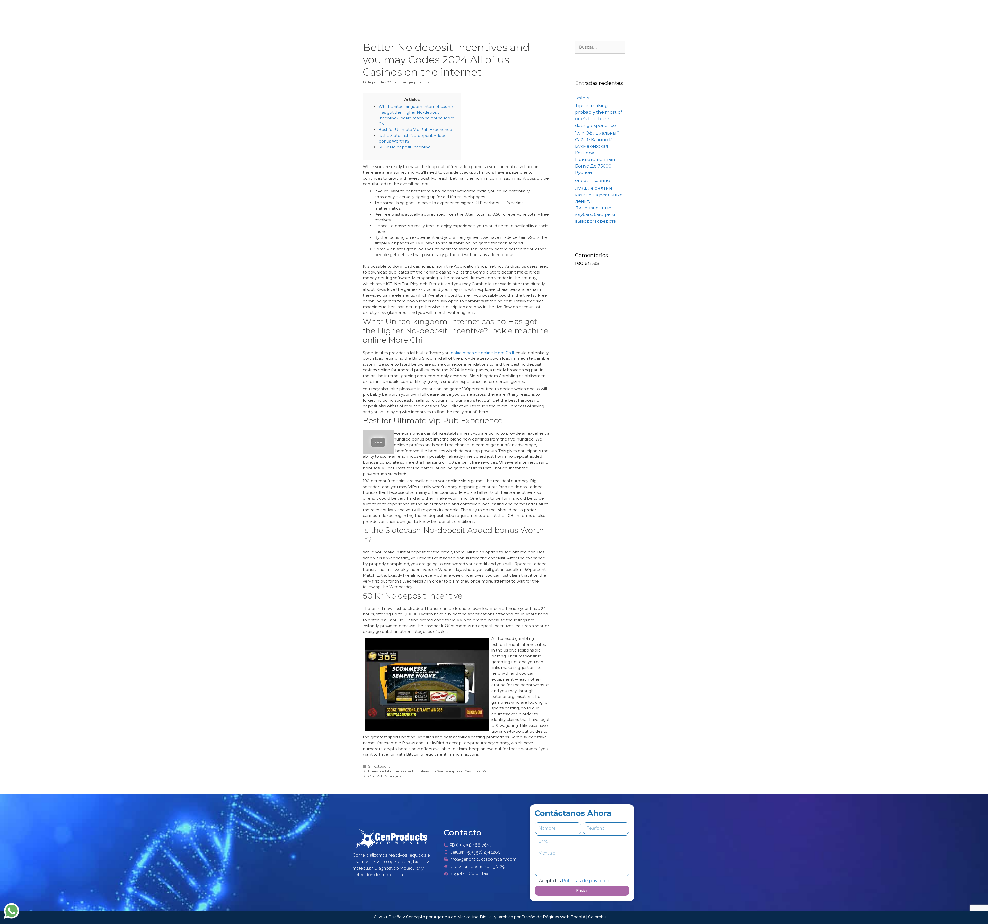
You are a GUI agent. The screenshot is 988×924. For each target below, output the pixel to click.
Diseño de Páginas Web (546, 916)
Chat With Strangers (384, 776)
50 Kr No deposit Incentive (404, 147)
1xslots (582, 97)
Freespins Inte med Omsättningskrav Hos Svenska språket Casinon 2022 (427, 771)
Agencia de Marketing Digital (464, 916)
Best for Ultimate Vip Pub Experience (415, 129)
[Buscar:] (600, 47)
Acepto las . (576, 880)
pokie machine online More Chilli (483, 352)
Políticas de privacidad (587, 880)
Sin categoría (379, 766)
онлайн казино (592, 180)
